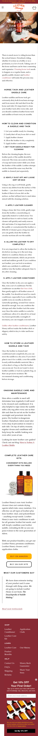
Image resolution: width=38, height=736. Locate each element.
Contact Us (9, 663)
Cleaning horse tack (22, 69)
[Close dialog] (36, 680)
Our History (25, 647)
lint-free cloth (26, 288)
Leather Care (10, 647)
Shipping (8, 671)
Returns (8, 675)
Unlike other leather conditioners (15, 325)
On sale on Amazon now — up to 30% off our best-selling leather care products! (18, 1)
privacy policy (22, 726)
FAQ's (7, 667)
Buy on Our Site (19, 564)
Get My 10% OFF (21, 731)
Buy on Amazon (19, 556)
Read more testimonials (12, 609)
